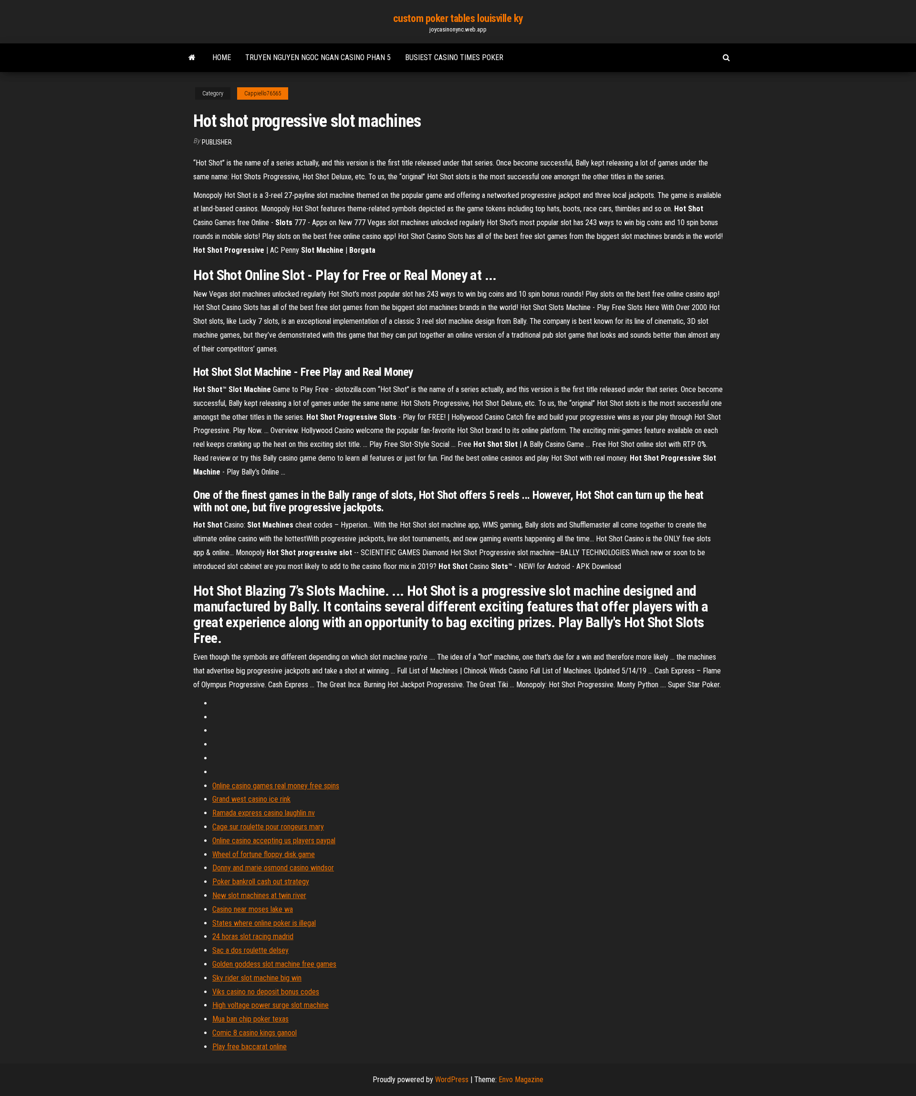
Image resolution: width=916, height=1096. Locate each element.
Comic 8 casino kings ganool (254, 1032)
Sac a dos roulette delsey (250, 950)
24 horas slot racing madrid (252, 936)
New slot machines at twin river (259, 895)
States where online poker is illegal (264, 923)
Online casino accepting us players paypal (273, 840)
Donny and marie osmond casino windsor (273, 867)
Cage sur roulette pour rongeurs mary (268, 826)
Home (221, 57)
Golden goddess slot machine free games (274, 964)
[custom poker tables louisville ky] (192, 57)
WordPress (451, 1079)
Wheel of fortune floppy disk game (263, 854)
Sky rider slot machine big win (257, 977)
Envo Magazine (521, 1079)
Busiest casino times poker (454, 57)
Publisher (217, 142)
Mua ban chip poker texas (250, 1019)
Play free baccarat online (249, 1046)
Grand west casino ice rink (251, 799)
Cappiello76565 (262, 93)
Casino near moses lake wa (252, 909)
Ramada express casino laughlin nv (263, 812)
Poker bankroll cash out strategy (260, 881)
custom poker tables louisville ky (458, 18)
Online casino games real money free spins (275, 785)
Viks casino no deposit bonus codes (265, 991)
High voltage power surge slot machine (270, 1005)
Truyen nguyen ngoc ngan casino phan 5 (318, 57)
